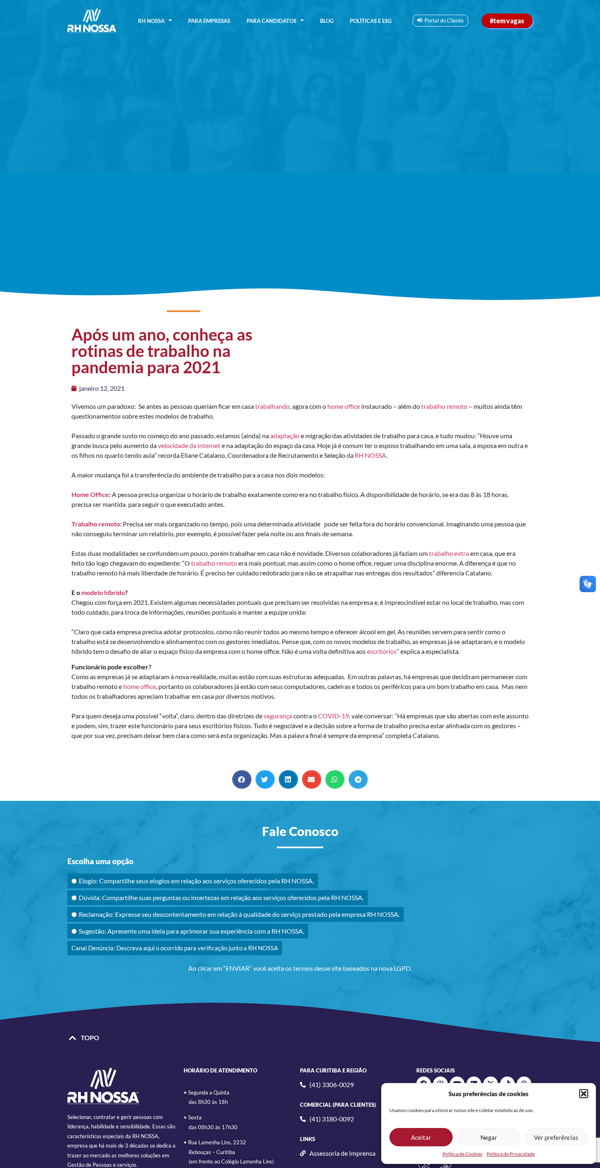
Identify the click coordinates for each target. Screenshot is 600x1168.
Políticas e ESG (370, 21)
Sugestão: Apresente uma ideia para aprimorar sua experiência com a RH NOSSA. (191, 931)
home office (343, 406)
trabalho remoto (444, 406)
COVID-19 (333, 716)
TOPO (90, 1037)
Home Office (90, 494)
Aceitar (421, 1137)
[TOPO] (73, 1038)
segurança (278, 716)
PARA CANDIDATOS (271, 21)
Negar (488, 1137)
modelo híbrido (103, 592)
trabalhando (272, 406)
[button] (584, 1094)
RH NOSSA (151, 21)
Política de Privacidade (511, 1154)
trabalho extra (449, 553)
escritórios (382, 651)
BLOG (326, 21)
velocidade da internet (189, 445)
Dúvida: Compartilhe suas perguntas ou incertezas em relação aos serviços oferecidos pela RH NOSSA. (221, 897)
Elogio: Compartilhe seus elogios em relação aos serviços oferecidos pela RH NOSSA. (196, 881)
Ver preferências (556, 1137)
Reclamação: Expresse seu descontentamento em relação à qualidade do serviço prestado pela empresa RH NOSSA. (239, 914)
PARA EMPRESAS (209, 21)
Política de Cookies (462, 1154)
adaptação (285, 435)
